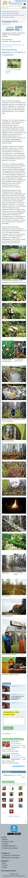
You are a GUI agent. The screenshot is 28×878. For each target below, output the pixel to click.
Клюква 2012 (15, 753)
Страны (4, 867)
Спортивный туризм (8, 17)
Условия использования (10, 848)
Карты (4, 863)
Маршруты (5, 861)
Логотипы (5, 844)
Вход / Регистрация (21, 1)
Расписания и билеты (8, 871)
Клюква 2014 (15, 741)
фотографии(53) (16, 743)
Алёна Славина (17, 775)
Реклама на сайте (8, 841)
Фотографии (9, 29)
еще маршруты (18, 766)
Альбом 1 (8, 71)
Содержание (10, 27)
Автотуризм (19, 15)
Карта (17, 29)
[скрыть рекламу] (25, 821)
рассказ (23, 745)
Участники (19, 27)
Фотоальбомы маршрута (13, 52)
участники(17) (15, 757)
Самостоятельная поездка (10, 13)
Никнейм (13, 686)
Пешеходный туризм (8, 15)
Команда (5, 839)
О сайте (4, 837)
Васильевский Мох (14, 44)
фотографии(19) (16, 755)
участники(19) (15, 745)
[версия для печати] (21, 30)
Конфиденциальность (9, 846)
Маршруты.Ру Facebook (11, 857)
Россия (22, 44)
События (5, 865)
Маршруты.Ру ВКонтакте (12, 855)
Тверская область (8, 46)
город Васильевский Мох (10, 11)
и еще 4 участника (14, 816)
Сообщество (5, 853)
